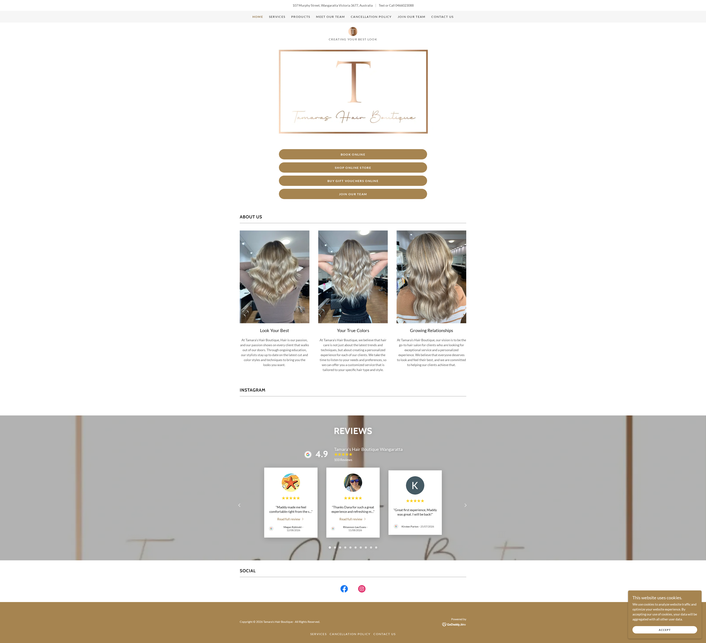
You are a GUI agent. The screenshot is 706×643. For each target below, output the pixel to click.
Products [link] (300, 16)
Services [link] (277, 16)
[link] (352, 31)
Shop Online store (353, 167)
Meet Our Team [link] (330, 16)
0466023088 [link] (404, 5)
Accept (665, 629)
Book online (353, 154)
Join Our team (353, 194)
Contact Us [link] (442, 16)
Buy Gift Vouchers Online (353, 181)
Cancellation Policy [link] (371, 16)
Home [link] (257, 16)
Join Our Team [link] (412, 16)
